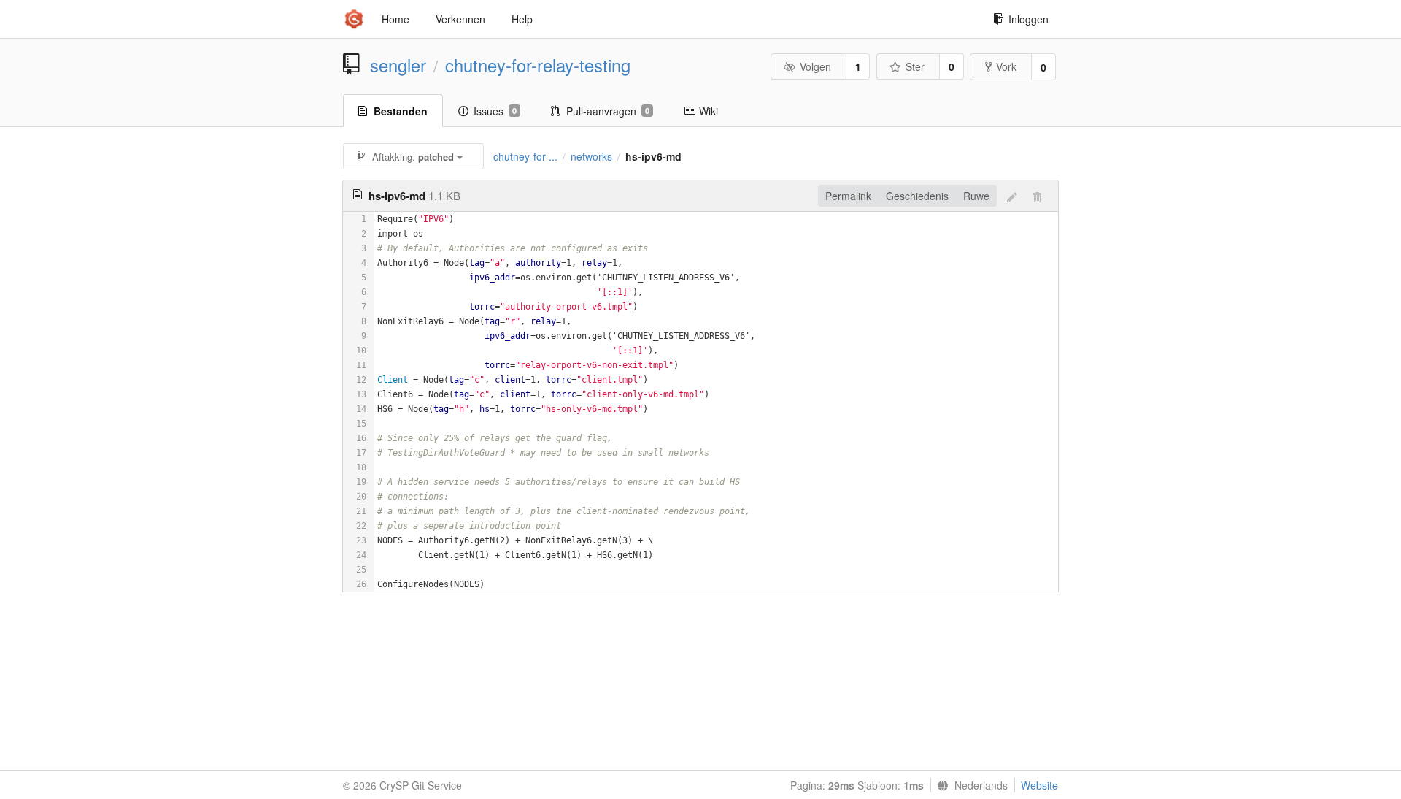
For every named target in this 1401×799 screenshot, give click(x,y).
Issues (495, 111)
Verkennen (460, 19)
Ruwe (976, 195)
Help (522, 19)
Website (1039, 785)
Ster (915, 66)
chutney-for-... (525, 156)
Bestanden (401, 111)
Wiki (708, 111)
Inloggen (1028, 19)
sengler (398, 65)
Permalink (848, 195)
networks (591, 156)
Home (395, 19)
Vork (1006, 66)
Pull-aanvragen (607, 111)
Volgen (815, 66)
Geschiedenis (917, 195)
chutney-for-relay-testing (537, 65)
